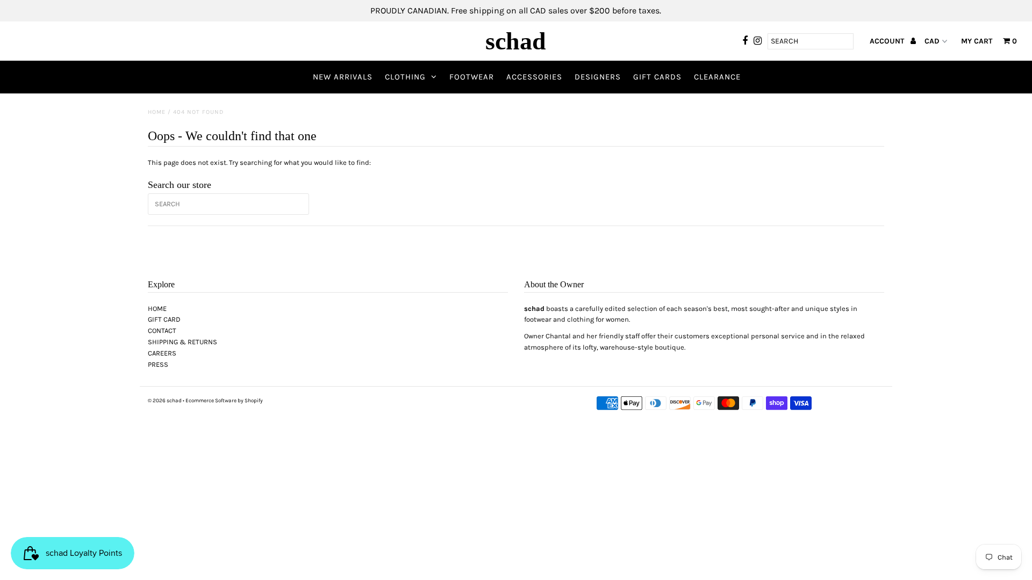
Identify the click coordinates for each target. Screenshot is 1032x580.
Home (157, 111)
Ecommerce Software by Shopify (224, 400)
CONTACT (162, 331)
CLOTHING (405, 77)
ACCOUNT (888, 41)
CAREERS (162, 353)
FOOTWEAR (471, 77)
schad (515, 41)
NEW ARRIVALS (342, 77)
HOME (157, 309)
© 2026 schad (165, 400)
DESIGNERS (598, 77)
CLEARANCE (717, 77)
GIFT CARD (164, 319)
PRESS (158, 364)
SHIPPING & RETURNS (182, 342)
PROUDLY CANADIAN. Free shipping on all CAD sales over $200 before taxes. (515, 10)
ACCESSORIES (534, 77)
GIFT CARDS (657, 77)
